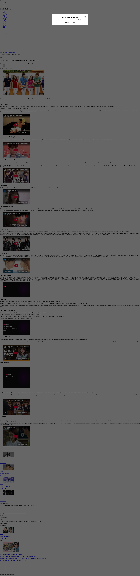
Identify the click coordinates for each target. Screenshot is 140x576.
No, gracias (73, 22)
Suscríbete (67, 22)
